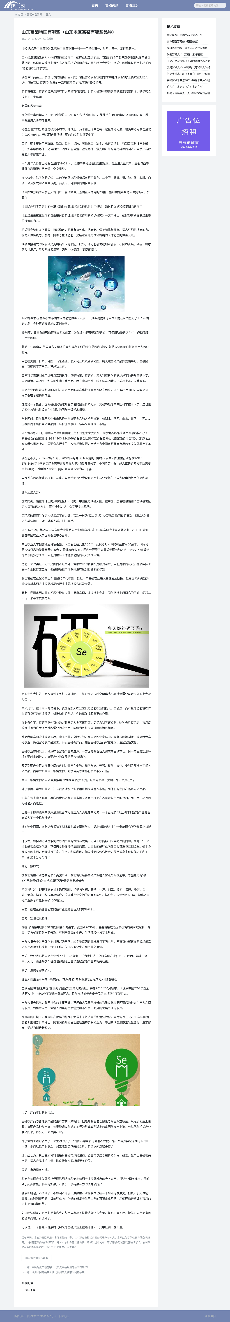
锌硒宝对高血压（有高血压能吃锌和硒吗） (188, 74)
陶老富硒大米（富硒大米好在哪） (186, 54)
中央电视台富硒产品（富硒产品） (186, 34)
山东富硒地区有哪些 (36, 1258)
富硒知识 (131, 5)
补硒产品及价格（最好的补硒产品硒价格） (188, 61)
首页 (95, 5)
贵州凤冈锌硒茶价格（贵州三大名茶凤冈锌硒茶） (54, 1272)
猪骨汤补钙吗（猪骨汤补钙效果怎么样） (187, 48)
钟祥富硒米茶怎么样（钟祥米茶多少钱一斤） (188, 81)
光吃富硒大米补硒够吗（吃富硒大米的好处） (188, 68)
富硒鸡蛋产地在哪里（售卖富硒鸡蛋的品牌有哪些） (55, 1267)
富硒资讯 (111, 5)
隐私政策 (19, 1316)
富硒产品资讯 (34, 14)
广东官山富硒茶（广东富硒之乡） (186, 86)
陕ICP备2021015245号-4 (41, 1316)
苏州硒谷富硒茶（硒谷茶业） (183, 41)
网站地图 (64, 1316)
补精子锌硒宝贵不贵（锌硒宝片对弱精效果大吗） (188, 94)
